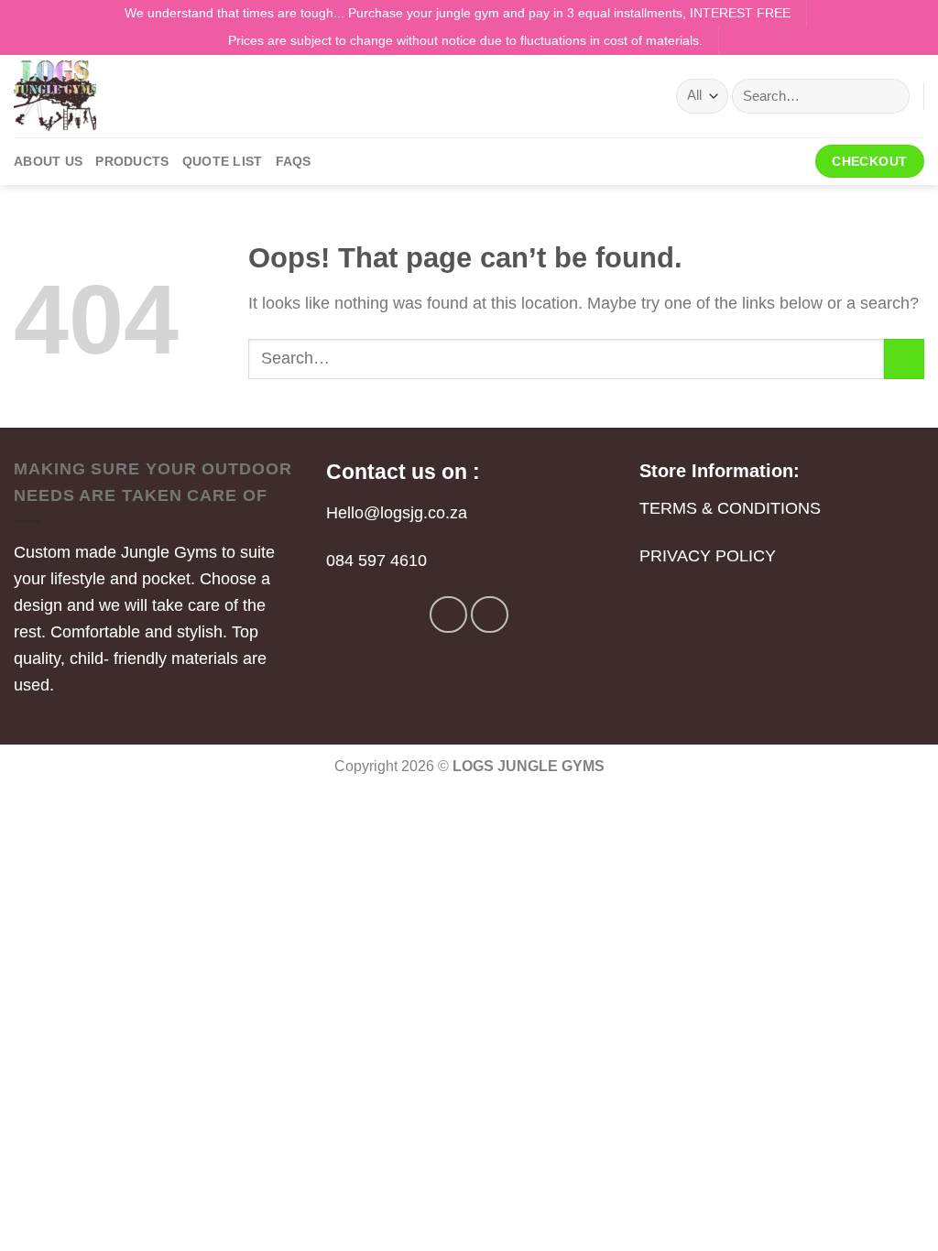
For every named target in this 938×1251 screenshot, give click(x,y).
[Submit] (889, 96)
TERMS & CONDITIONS (730, 508)
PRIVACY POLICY (707, 556)
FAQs (293, 161)
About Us (48, 161)
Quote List (222, 161)
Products (132, 161)
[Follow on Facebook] (448, 615)
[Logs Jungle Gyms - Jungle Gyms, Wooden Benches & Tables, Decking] (105, 96)
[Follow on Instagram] (489, 615)
